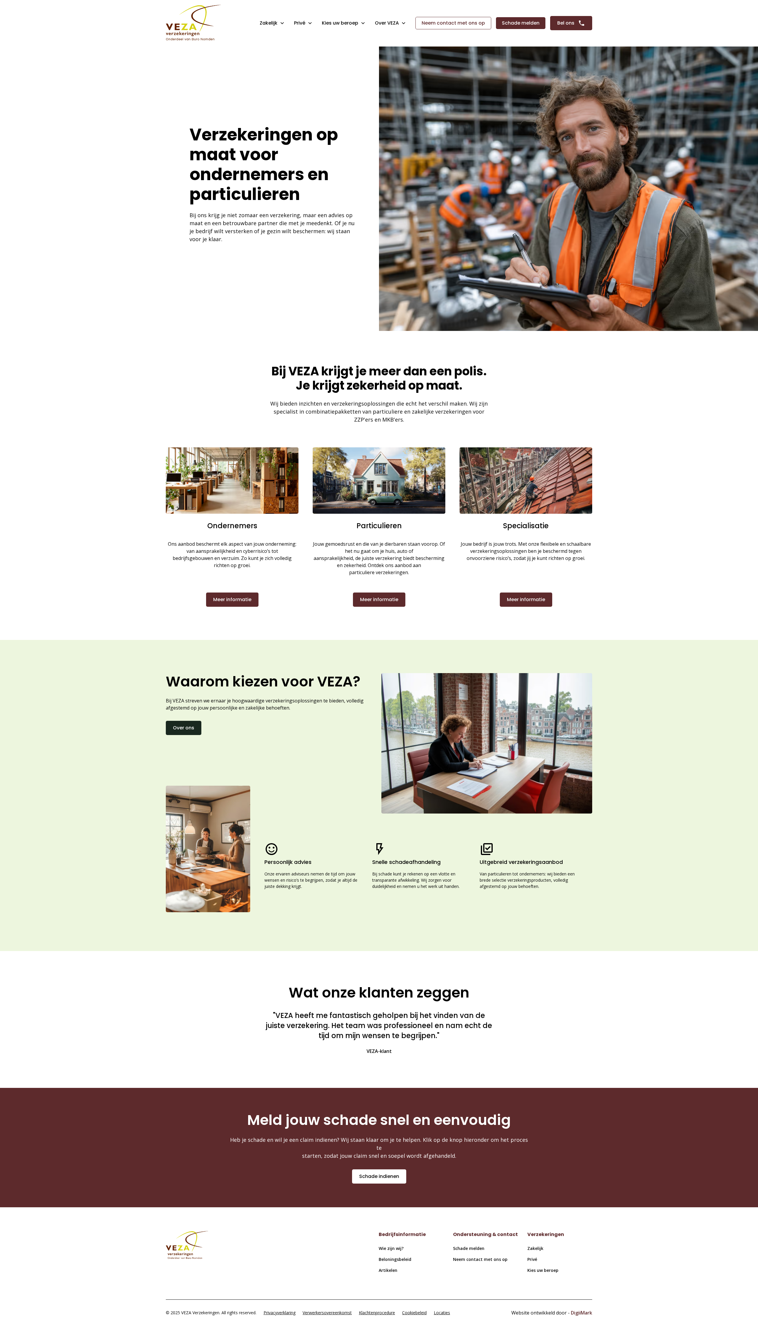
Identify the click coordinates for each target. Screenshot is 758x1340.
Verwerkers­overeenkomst (327, 1312)
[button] (272, 23)
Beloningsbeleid (395, 1259)
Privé (299, 23)
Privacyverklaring (280, 1312)
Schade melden (520, 23)
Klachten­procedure (377, 1312)
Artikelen (388, 1270)
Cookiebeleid (414, 1312)
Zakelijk (268, 23)
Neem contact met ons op (453, 23)
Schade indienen (379, 1176)
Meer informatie (232, 599)
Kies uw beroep (542, 1270)
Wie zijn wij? (391, 1248)
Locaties (442, 1312)
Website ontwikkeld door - (551, 1312)
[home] (193, 23)
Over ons (183, 727)
